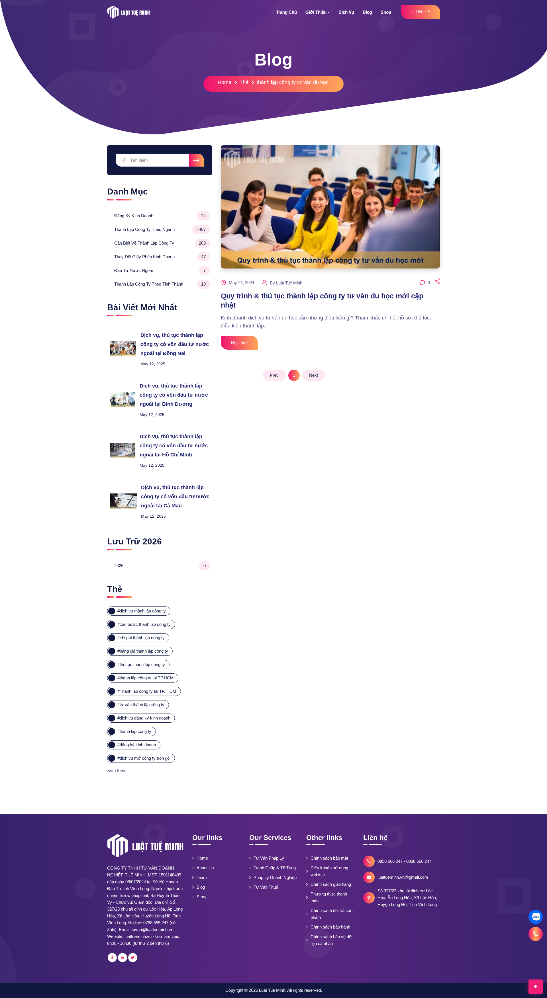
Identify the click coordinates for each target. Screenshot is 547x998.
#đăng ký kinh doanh (136, 744)
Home (224, 82)
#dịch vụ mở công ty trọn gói (143, 758)
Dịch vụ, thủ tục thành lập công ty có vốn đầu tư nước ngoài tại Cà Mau (175, 497)
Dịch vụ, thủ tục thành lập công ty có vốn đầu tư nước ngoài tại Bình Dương (174, 395)
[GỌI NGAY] (535, 934)
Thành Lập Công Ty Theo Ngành (160, 229)
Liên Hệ (423, 11)
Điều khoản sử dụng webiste (329, 871)
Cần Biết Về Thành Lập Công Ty (160, 243)
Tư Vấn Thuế (266, 887)
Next (313, 375)
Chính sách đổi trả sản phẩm (331, 914)
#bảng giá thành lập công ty (142, 651)
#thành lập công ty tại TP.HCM (145, 677)
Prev (274, 375)
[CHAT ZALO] (535, 917)
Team (202, 877)
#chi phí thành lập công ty (141, 637)
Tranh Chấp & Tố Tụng (275, 867)
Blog (201, 887)
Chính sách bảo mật (329, 858)
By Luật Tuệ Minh (286, 282)
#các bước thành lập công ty (144, 624)
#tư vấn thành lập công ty (140, 704)
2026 (160, 565)
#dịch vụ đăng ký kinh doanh (143, 718)
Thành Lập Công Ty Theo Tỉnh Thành (160, 284)
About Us (205, 867)
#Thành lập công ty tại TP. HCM (146, 691)
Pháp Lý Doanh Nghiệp (275, 877)
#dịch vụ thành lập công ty (141, 610)
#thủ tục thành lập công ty (141, 664)
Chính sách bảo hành (330, 927)
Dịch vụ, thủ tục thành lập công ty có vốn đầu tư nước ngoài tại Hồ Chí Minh (174, 446)
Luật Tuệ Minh (272, 990)
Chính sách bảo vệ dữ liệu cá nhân (331, 940)
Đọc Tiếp (239, 342)
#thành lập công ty (134, 731)
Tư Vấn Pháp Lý (269, 858)
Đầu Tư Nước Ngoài (160, 270)
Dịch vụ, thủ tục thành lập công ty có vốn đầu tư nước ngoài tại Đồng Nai (174, 344)
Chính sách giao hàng (331, 884)
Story (202, 896)
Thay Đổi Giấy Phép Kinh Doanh (160, 256)
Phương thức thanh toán (329, 897)
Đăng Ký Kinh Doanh (160, 215)
